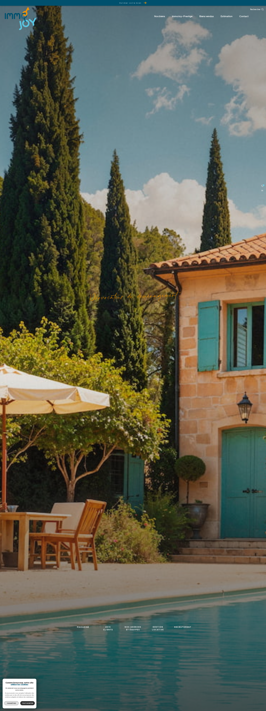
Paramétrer (11, 703)
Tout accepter (27, 703)
